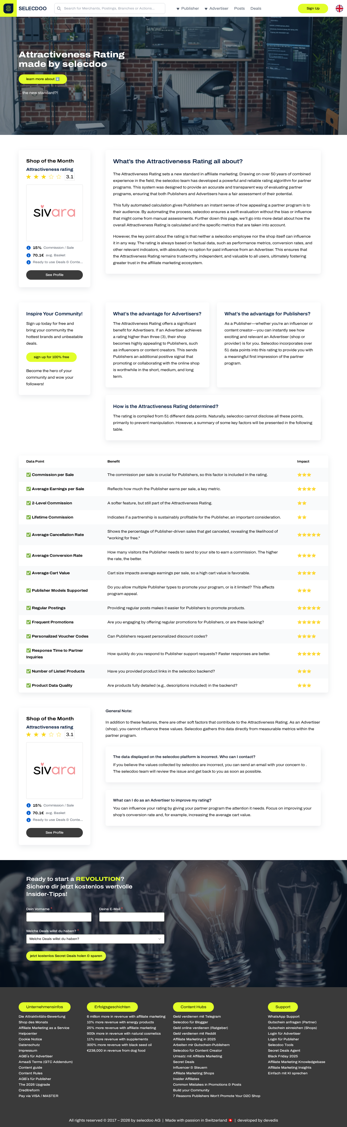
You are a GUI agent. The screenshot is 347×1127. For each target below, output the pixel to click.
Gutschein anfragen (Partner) (292, 1022)
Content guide (30, 1067)
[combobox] (95, 939)
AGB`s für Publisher (35, 1079)
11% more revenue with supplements (117, 1039)
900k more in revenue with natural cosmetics (124, 1033)
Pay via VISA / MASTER (38, 1096)
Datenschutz (29, 1045)
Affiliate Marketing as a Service (44, 1028)
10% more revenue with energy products (120, 1022)
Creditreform (29, 1090)
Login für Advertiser (284, 1033)
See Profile (54, 275)
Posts (239, 8)
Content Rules (30, 1073)
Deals (255, 8)
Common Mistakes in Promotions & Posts (207, 1084)
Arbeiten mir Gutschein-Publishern (201, 1045)
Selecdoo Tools (280, 1045)
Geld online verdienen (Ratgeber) (200, 1028)
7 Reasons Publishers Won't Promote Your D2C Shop (216, 1096)
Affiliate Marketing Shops (193, 1073)
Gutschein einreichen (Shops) (292, 1028)
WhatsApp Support (284, 1016)
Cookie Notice (30, 1039)
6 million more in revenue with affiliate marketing (126, 1016)
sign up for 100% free (51, 357)
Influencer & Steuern (190, 1067)
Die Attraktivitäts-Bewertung (42, 1016)
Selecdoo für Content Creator (197, 1050)
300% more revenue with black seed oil (119, 1045)
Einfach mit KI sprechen (288, 1073)
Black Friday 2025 (283, 1056)
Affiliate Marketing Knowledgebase (296, 1062)
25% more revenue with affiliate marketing (121, 1028)
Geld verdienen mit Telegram (197, 1016)
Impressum (28, 1050)
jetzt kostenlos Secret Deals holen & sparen (66, 956)
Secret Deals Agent (284, 1050)
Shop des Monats (33, 1022)
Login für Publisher (283, 1039)
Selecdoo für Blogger (190, 1022)
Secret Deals (183, 1062)
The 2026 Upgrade (34, 1084)
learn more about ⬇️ (42, 79)
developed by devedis (257, 1120)
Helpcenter (28, 1033)
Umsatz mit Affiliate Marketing (197, 1056)
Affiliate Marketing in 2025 (194, 1039)
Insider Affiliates (186, 1079)
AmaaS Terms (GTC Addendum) (46, 1062)
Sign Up (313, 8)
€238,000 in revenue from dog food (116, 1050)
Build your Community (191, 1090)
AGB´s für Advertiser (36, 1056)
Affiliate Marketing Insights (289, 1067)
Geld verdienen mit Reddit (194, 1033)
